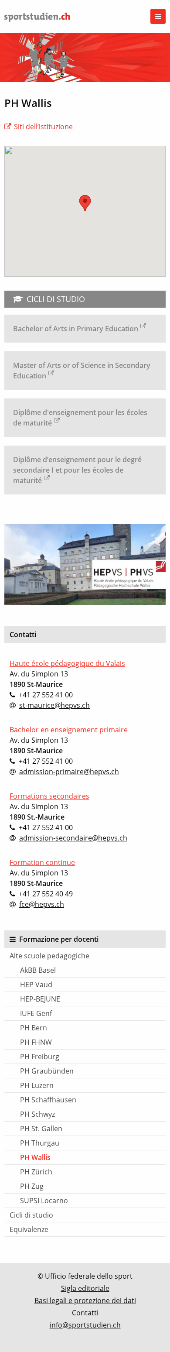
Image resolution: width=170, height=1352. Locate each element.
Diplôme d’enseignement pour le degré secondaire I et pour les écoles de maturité (77, 470)
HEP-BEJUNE (40, 999)
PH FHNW (36, 1042)
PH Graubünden (47, 1071)
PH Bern (33, 1028)
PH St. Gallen (41, 1128)
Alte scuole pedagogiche (49, 956)
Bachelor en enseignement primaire (69, 729)
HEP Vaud (36, 984)
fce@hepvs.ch (41, 904)
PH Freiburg (39, 1056)
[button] (85, 203)
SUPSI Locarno (44, 1200)
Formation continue (42, 862)
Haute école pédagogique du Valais (67, 663)
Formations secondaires (49, 796)
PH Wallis (35, 1157)
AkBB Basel (38, 970)
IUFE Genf (36, 1013)
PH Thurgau (39, 1143)
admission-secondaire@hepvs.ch (73, 838)
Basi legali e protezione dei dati (85, 1300)
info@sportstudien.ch (85, 1325)
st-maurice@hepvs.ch (54, 705)
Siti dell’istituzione (43, 126)
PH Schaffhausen (48, 1100)
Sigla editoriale (85, 1288)
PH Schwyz (37, 1114)
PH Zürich (36, 1172)
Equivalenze (29, 1229)
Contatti (85, 1313)
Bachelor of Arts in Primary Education (75, 328)
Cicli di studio (31, 1215)
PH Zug (32, 1186)
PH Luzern (37, 1085)
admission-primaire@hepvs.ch (69, 771)
